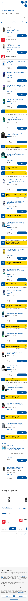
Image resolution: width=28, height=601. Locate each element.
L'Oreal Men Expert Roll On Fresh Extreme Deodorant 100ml (15, 46)
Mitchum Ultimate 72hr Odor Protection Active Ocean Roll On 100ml (15, 119)
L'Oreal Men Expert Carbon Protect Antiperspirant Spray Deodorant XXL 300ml (7, 508)
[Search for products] (25, 5)
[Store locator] (25, 2)
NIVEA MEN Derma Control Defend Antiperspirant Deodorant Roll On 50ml (15, 202)
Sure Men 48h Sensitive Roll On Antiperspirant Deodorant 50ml (15, 386)
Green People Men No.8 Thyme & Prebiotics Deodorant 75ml (15, 467)
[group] (9, 513)
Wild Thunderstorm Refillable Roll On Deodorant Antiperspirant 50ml (16, 86)
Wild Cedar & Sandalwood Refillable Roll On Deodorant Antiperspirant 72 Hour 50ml (16, 74)
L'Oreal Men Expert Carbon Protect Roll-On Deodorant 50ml (15, 352)
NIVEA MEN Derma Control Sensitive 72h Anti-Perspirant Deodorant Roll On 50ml (16, 181)
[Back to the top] (15, 485)
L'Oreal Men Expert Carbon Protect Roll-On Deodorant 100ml (15, 29)
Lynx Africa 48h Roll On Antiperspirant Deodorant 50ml (16, 366)
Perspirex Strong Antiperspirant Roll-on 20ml (16, 61)
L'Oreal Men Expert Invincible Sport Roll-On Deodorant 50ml (16, 249)
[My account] (22, 2)
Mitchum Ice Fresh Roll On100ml (15, 99)
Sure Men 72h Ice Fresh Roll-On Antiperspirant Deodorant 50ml (15, 312)
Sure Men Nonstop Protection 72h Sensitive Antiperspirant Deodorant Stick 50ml (15, 154)
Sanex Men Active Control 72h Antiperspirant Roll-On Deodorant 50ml (15, 292)
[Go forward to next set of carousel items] (25, 534)
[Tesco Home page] (6, 2)
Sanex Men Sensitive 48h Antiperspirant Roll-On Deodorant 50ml (15, 270)
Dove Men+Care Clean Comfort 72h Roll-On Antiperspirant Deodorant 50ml (15, 224)
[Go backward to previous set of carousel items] (22, 534)
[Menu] (2, 2)
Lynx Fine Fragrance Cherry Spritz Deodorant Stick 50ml (15, 133)
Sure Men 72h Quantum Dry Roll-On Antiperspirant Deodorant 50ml (15, 332)
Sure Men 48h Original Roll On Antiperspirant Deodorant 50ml (15, 404)
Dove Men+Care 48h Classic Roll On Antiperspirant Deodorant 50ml (15, 424)
